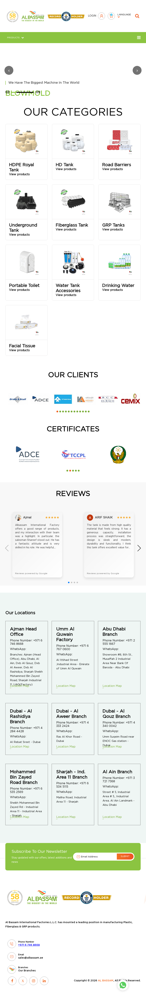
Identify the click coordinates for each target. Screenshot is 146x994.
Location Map (19, 686)
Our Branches (27, 970)
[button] (57, 411)
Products (13, 38)
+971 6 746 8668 (29, 945)
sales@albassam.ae (30, 958)
